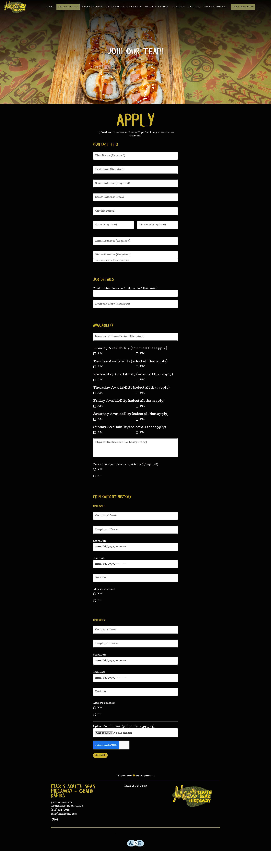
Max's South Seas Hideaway (192, 796)
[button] (194, 7)
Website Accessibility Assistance (135, 834)
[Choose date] (174, 547)
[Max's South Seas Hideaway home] (15, 7)
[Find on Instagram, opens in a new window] (56, 820)
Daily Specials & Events (124, 7)
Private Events (156, 7)
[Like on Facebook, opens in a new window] (52, 820)
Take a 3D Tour (243, 7)
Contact (178, 7)
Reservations (92, 7)
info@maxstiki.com (64, 814)
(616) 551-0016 (60, 810)
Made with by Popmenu (77, 776)
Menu (50, 7)
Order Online (68, 7)
